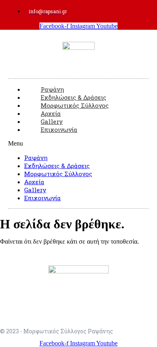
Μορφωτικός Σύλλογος (58, 174)
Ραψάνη (36, 158)
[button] (78, 143)
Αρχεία (34, 182)
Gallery (35, 190)
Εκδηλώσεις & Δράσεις (57, 166)
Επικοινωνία (59, 129)
